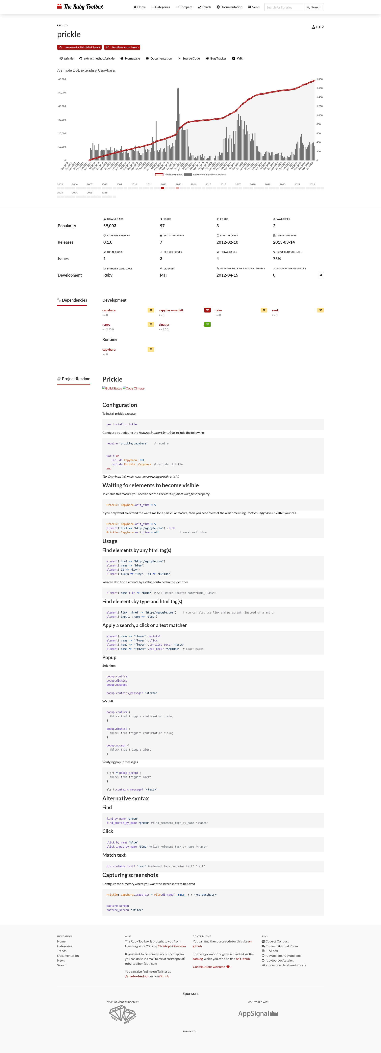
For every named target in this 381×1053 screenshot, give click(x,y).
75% (277, 258)
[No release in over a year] (151, 311)
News (61, 960)
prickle (69, 34)
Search (61, 965)
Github (164, 976)
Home (61, 941)
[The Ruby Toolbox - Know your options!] (80, 7)
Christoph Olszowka (172, 946)
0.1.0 (108, 242)
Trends (61, 951)
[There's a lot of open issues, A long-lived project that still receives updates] (264, 311)
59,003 (109, 225)
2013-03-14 (284, 242)
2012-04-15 (227, 275)
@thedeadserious (137, 976)
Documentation (68, 955)
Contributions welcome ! (212, 966)
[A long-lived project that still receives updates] (207, 325)
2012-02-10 (227, 242)
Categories (64, 946)
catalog (198, 959)
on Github (243, 959)
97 (162, 225)
